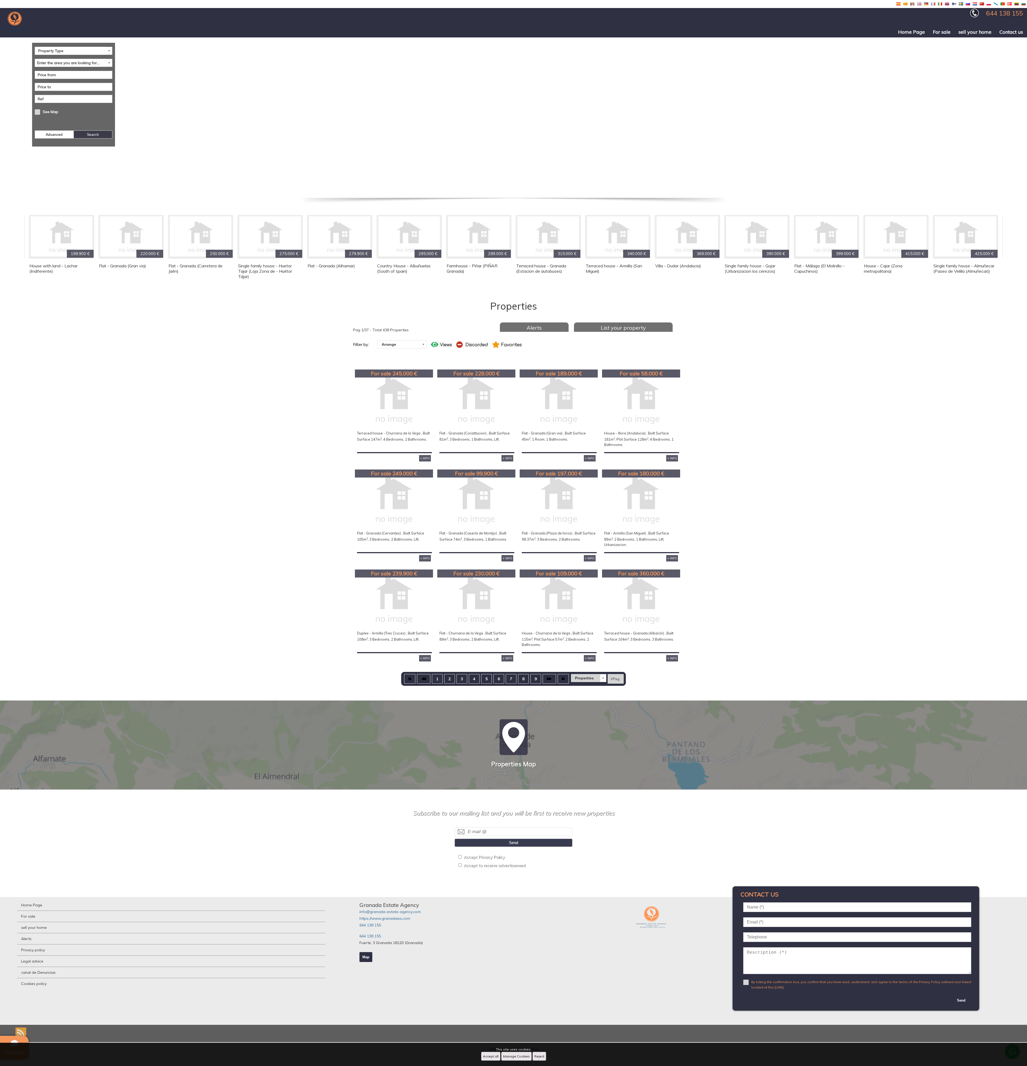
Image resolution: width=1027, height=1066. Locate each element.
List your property (623, 327)
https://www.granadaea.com (384, 918)
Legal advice (32, 961)
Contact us (1011, 32)
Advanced (54, 134)
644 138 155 (370, 925)
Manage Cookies (516, 1056)
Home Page (911, 32)
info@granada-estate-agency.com (390, 911)
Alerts (534, 327)
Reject (539, 1056)
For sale (942, 32)
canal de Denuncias (38, 972)
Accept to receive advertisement (495, 865)
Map (365, 957)
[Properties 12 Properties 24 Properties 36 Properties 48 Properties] (588, 678)
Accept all (491, 1056)
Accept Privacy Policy (484, 857)
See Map (50, 111)
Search (93, 134)
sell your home (975, 32)
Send (513, 842)
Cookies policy (34, 983)
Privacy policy (33, 950)
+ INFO (425, 458)
